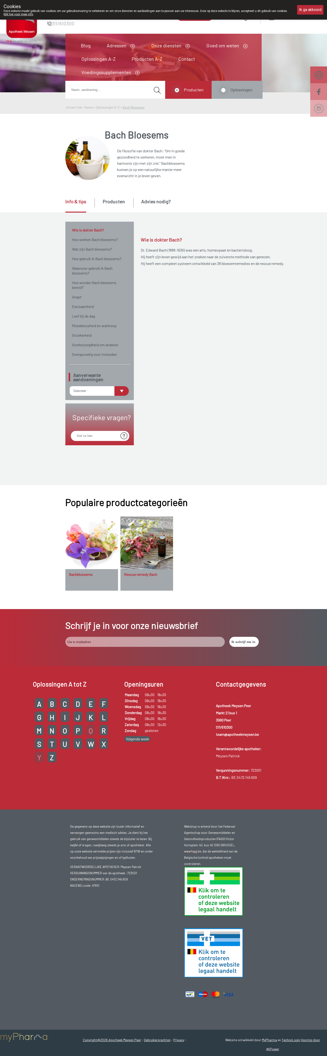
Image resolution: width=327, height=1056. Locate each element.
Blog (86, 45)
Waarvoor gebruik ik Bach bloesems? (92, 270)
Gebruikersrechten (157, 1040)
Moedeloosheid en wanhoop (94, 325)
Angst (77, 297)
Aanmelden (289, 16)
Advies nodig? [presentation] (156, 201)
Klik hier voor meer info (18, 14)
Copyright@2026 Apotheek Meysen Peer (112, 1040)
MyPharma (269, 1040)
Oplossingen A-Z (98, 59)
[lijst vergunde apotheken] (213, 952)
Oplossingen (241, 89)
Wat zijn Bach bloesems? (92, 249)
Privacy (178, 1040)
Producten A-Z (147, 59)
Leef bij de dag (83, 316)
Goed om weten (222, 45)
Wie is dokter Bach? (88, 230)
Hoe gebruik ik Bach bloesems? (97, 258)
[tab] (79, 205)
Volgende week (137, 739)
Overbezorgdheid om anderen (95, 344)
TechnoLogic (291, 1040)
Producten (193, 89)
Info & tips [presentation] (75, 201)
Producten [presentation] (114, 201)
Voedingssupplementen (106, 72)
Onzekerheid (82, 335)
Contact (186, 59)
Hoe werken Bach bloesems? (95, 239)
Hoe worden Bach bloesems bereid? (94, 285)
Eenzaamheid (83, 306)
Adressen (116, 45)
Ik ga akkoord (310, 9)
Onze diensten (166, 45)
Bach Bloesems (134, 107)
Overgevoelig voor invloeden (94, 354)
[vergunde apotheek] (213, 891)
